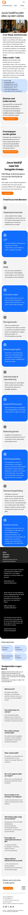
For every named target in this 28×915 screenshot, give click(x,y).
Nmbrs (15, 5)
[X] (8, 907)
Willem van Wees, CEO (9, 605)
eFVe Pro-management (10, 630)
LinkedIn (22, 5)
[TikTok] (13, 907)
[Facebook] (6, 907)
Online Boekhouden (7, 5)
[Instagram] (3, 907)
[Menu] (24, 1)
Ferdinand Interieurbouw (10, 583)
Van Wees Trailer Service (10, 607)
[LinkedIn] (11, 907)
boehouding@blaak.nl (8, 896)
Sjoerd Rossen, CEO (9, 581)
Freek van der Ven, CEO (10, 628)
